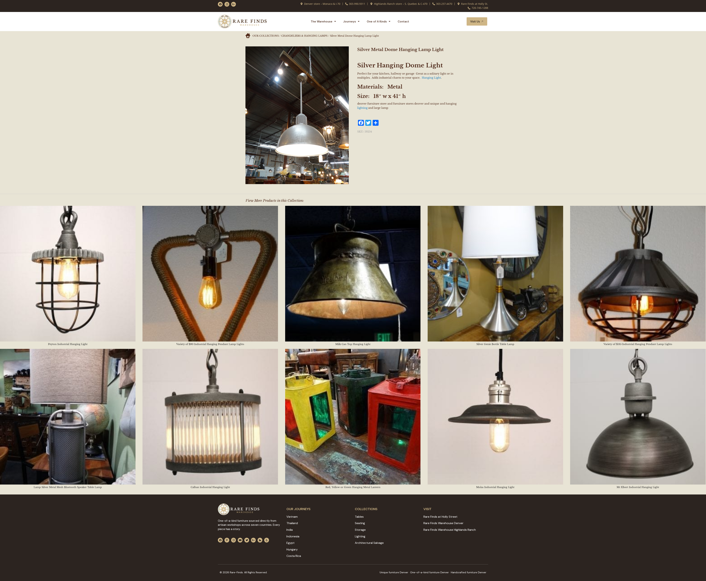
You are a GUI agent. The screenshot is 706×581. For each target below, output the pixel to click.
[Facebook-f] (220, 4)
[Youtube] (240, 540)
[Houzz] (260, 540)
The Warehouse (321, 21)
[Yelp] (266, 540)
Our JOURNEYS (298, 509)
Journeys (349, 21)
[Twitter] (246, 540)
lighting (362, 108)
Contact (403, 21)
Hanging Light (431, 77)
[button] (459, 21)
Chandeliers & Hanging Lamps (304, 35)
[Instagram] (226, 4)
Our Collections (265, 35)
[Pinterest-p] (226, 540)
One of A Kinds (377, 21)
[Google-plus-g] (233, 4)
